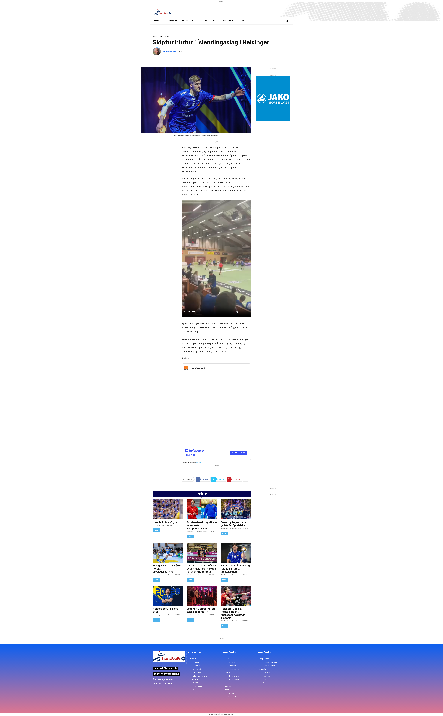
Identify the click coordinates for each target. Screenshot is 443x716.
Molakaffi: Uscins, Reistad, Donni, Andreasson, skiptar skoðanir (233, 613)
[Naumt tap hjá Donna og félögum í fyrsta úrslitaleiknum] (236, 553)
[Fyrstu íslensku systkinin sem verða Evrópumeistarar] (202, 509)
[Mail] (160, 683)
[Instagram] (157, 683)
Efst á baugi (156, 525)
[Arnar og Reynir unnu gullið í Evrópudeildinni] (236, 509)
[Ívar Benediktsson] (157, 51)
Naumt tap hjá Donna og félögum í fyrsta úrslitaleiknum (235, 568)
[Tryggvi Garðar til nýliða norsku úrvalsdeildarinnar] (168, 553)
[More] (245, 479)
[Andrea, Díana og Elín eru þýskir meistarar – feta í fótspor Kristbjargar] (202, 553)
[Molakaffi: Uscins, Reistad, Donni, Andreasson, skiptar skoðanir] (236, 596)
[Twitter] (163, 683)
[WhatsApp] (165, 683)
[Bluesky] (171, 683)
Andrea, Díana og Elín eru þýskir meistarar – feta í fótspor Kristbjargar (202, 568)
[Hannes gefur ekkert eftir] (168, 596)
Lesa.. (156, 530)
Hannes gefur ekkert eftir (165, 610)
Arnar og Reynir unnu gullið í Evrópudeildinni (234, 524)
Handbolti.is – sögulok (166, 522)
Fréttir (155, 37)
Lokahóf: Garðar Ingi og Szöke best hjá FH (201, 610)
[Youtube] (168, 683)
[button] (286, 20)
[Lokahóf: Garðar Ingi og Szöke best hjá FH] (202, 596)
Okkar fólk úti (164, 37)
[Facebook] (154, 683)
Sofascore (199, 462)
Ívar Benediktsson (169, 51)
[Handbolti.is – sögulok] (168, 509)
